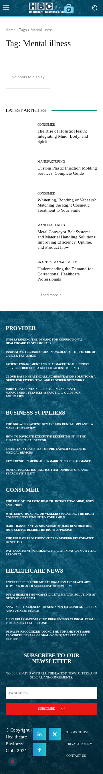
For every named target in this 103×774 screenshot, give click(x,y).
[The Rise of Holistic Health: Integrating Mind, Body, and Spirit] (19, 133)
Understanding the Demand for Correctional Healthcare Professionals (65, 274)
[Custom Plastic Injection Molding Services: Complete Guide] (19, 168)
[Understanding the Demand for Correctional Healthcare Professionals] (19, 271)
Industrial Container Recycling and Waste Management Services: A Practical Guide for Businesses (43, 392)
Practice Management (57, 262)
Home (10, 29)
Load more (49, 294)
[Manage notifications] (12, 761)
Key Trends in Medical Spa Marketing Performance (48, 461)
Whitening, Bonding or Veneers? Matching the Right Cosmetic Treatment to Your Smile (66, 205)
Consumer (46, 124)
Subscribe (46, 708)
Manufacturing (51, 161)
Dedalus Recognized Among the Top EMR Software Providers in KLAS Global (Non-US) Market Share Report (48, 635)
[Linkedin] (39, 734)
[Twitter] (55, 734)
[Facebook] (39, 749)
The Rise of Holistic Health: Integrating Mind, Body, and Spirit (62, 136)
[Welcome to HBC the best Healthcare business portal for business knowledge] (51, 7)
